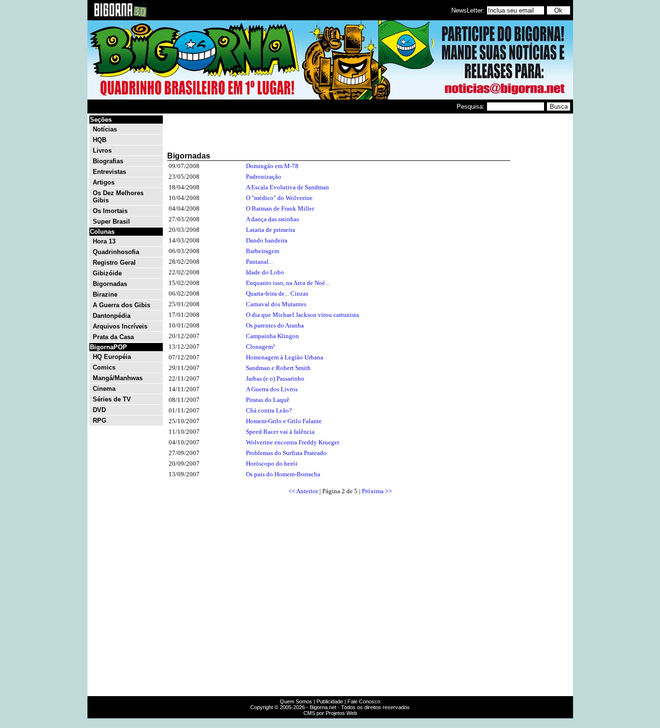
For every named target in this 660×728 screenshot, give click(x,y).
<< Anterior (303, 491)
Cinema (104, 388)
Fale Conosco (363, 701)
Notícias (105, 129)
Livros (102, 150)
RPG (99, 420)
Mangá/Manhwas (118, 378)
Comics (104, 367)
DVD (99, 410)
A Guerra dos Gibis (121, 305)
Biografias (108, 161)
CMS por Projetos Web (330, 713)
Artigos (104, 182)
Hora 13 (104, 241)
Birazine (105, 294)
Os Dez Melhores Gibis (118, 196)
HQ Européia (112, 356)
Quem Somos (296, 701)
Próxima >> (377, 491)
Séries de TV (112, 399)
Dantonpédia (111, 315)
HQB (99, 139)
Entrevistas (109, 171)
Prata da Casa (113, 337)
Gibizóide (107, 273)
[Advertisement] (543, 260)
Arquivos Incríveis (120, 326)
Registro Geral (114, 262)
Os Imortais (110, 210)
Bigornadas (110, 283)
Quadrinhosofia (116, 252)
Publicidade (329, 701)
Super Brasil (111, 221)
